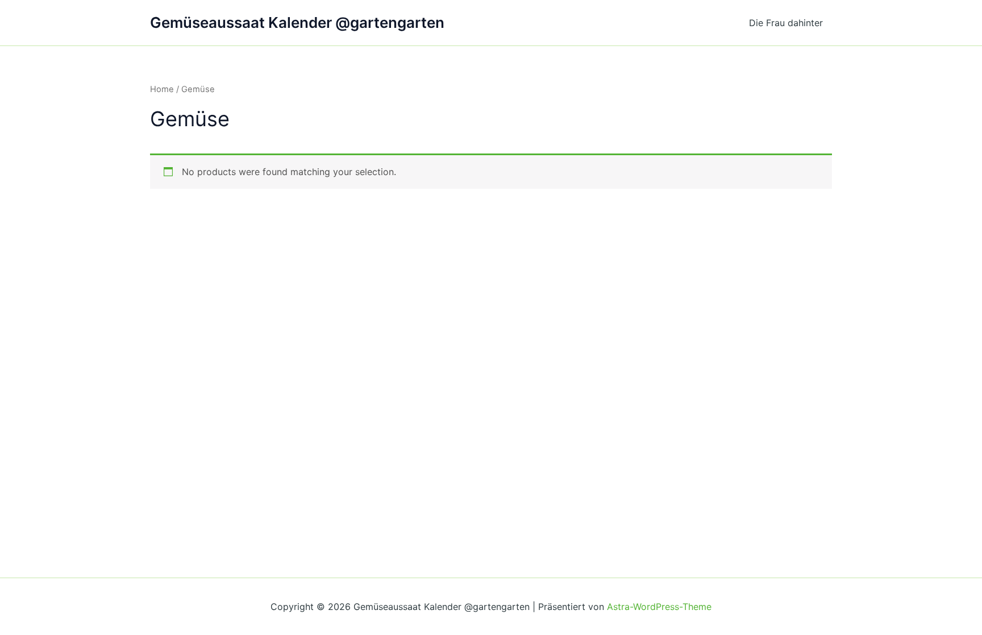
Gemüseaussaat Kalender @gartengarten (297, 22)
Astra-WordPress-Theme (659, 606)
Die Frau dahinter (786, 22)
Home (162, 89)
